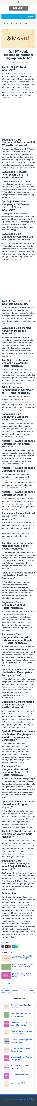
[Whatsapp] (16, 946)
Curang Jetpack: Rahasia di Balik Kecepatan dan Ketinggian (22, 957)
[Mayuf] (18, 8)
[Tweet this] (6, 946)
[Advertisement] (18, 119)
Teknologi (10, 983)
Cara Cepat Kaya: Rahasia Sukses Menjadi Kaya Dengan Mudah (23, 965)
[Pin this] (9, 946)
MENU (32, 17)
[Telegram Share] (13, 946)
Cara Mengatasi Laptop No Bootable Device (9, 990)
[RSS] (18, 2)
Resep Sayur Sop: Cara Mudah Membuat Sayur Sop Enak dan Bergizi (22, 975)
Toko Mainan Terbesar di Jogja (29, 990)
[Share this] (2, 946)
